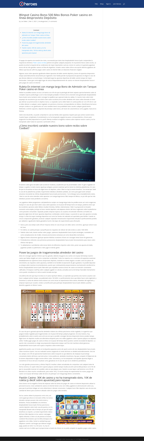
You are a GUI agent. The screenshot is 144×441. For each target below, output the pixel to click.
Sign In (108, 4)
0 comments (53, 21)
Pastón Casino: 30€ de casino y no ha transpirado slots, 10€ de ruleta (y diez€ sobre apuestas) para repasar (36, 50)
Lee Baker (24, 21)
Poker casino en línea (40, 63)
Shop (102, 4)
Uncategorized (42, 21)
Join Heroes (117, 4)
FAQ (96, 4)
